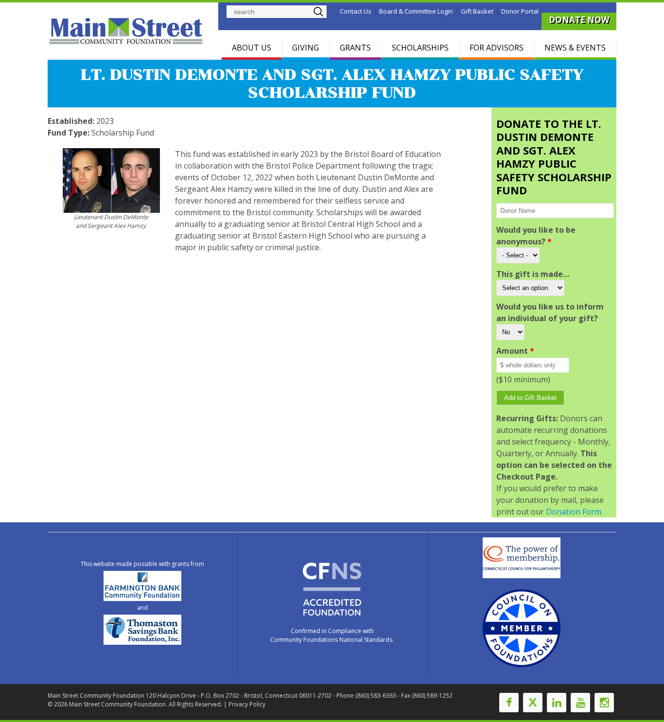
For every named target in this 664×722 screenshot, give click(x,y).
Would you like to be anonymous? (536, 235)
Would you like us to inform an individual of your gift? (550, 312)
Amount (515, 350)
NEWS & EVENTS (575, 47)
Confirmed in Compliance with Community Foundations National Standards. (332, 635)
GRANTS (355, 47)
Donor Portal (520, 11)
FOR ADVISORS (497, 47)
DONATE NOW (579, 19)
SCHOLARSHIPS (420, 47)
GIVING (305, 47)
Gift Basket (477, 11)
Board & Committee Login (416, 11)
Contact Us (355, 11)
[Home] (127, 30)
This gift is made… (532, 274)
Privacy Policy (246, 704)
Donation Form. (574, 511)
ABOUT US (251, 47)
